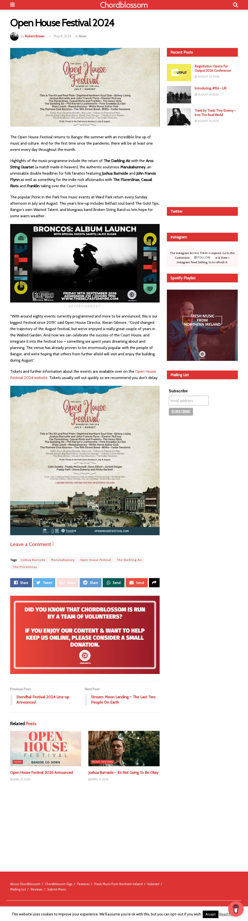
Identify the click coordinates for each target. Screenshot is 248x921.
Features (83, 884)
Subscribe (178, 391)
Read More (228, 914)
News (82, 36)
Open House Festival (95, 560)
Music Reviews (102, 761)
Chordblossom (124, 5)
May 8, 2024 (62, 36)
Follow (203, 257)
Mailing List (18, 889)
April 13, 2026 (99, 779)
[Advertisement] (203, 165)
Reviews (36, 889)
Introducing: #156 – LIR (210, 88)
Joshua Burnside (33, 560)
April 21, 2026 (21, 779)
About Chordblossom (25, 884)
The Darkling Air (129, 560)
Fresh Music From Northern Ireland (118, 884)
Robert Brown (35, 36)
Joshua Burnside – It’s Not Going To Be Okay (123, 772)
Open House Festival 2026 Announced (41, 772)
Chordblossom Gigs (58, 884)
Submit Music (56, 889)
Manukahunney (63, 560)
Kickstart (153, 884)
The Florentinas (25, 567)
